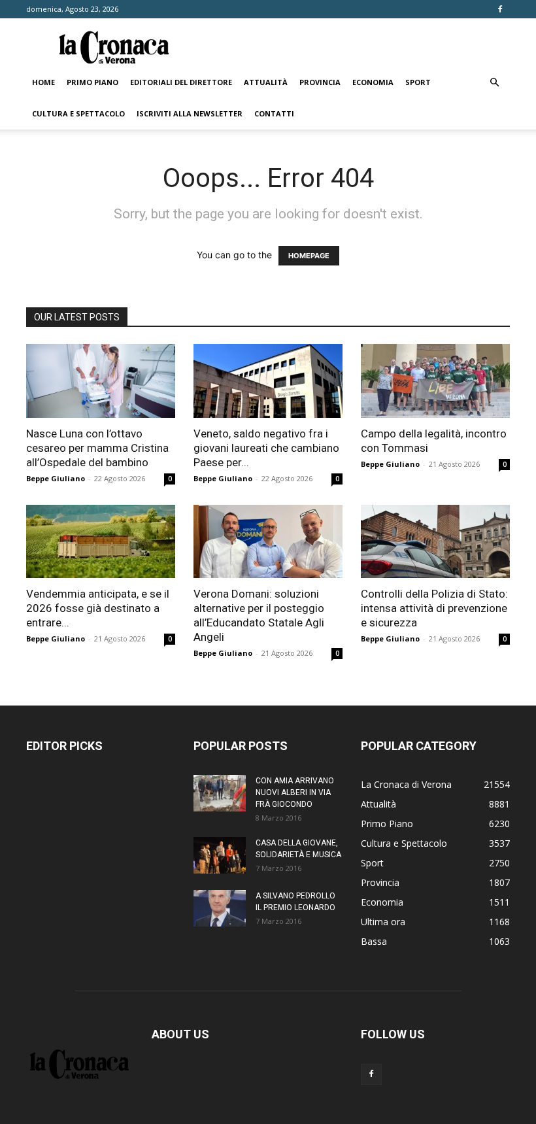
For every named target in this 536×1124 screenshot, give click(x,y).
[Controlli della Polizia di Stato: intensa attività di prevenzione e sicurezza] (435, 542)
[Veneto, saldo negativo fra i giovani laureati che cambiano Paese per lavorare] (268, 381)
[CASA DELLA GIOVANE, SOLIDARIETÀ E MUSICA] (219, 855)
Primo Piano (92, 82)
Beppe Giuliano (55, 478)
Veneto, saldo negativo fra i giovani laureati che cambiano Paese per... (266, 448)
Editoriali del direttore (181, 82)
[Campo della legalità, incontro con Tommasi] (435, 381)
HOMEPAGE (308, 255)
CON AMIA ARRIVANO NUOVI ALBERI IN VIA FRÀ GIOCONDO (295, 792)
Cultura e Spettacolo (78, 113)
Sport (418, 82)
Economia (373, 82)
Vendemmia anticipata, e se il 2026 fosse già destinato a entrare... (97, 608)
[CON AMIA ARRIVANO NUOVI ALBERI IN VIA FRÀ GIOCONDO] (219, 793)
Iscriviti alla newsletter (190, 113)
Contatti (274, 113)
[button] (494, 83)
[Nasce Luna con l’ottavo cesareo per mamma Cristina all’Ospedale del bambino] (100, 381)
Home (43, 82)
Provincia (320, 82)
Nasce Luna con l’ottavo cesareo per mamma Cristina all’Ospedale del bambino (97, 448)
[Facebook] (500, 9)
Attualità (266, 82)
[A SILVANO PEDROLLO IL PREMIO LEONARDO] (219, 908)
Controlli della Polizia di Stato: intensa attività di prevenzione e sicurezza (434, 608)
